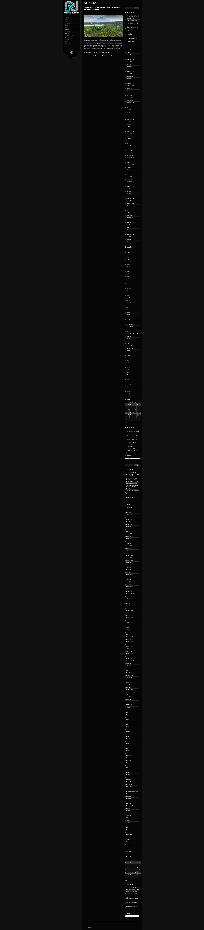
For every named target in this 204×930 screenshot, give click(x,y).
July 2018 (129, 141)
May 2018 (129, 145)
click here (108, 52)
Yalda (128, 388)
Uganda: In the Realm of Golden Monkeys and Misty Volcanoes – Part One (132, 28)
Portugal (128, 343)
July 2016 (129, 191)
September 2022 (130, 71)
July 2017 (129, 169)
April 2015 (129, 212)
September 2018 (130, 136)
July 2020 (129, 107)
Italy (127, 309)
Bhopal (128, 259)
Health (128, 293)
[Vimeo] (77, 46)
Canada (128, 264)
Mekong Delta (130, 326)
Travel (128, 362)
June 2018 (129, 143)
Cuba (128, 269)
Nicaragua (129, 336)
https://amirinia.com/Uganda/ (109, 55)
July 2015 (129, 205)
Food (128, 283)
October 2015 (130, 200)
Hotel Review (129, 297)
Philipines (129, 338)
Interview (129, 305)
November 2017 (130, 160)
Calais (128, 262)
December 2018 (130, 129)
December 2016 (130, 181)
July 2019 (129, 121)
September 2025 (130, 52)
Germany (129, 288)
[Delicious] (75, 46)
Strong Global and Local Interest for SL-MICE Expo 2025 (132, 22)
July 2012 (129, 236)
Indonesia (129, 302)
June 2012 (129, 239)
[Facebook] (66, 46)
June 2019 (129, 124)
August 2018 (129, 138)
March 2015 (129, 215)
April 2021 (129, 93)
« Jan (126, 422)
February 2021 (130, 97)
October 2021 (130, 83)
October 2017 (130, 162)
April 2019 (129, 126)
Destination (129, 273)
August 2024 (129, 57)
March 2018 (129, 150)
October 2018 (130, 133)
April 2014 (129, 227)
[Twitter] (68, 46)
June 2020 (129, 109)
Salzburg (129, 353)
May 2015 (129, 210)
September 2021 (130, 85)
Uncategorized (130, 377)
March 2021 (129, 95)
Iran (127, 307)
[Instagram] (71, 46)
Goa (127, 290)
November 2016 (130, 184)
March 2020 (129, 114)
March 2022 (129, 73)
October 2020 (130, 105)
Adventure (129, 250)
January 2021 (130, 100)
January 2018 (130, 155)
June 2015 (129, 208)
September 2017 (130, 164)
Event (128, 278)
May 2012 (129, 241)
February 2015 (130, 217)
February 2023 (130, 66)
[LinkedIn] (73, 46)
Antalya (128, 252)
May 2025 (129, 54)
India (128, 300)
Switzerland (129, 357)
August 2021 (129, 88)
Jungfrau (128, 312)
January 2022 (130, 76)
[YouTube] (72, 48)
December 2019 (130, 117)
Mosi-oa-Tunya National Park (133, 333)
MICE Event (129, 329)
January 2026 (130, 49)
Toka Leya (129, 360)
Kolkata (128, 317)
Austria (128, 254)
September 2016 (130, 186)
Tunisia (128, 365)
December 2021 (130, 78)
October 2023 (130, 61)
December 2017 (130, 157)
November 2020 (130, 102)
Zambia (128, 391)
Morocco (128, 331)
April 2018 (129, 148)
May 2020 (129, 112)
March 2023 (129, 64)
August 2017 (129, 167)
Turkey (128, 367)
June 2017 (129, 172)
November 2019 (130, 119)
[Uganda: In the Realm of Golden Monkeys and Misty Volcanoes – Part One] (103, 26)
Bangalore (129, 257)
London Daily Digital (98, 52)
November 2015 (130, 198)
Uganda (128, 372)
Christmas (129, 266)
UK (127, 374)
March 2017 (129, 176)
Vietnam (128, 381)
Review (128, 350)
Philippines (129, 341)
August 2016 (129, 188)
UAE (128, 369)
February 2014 (130, 232)
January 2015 (130, 220)
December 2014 (130, 222)
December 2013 (130, 234)
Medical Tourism (130, 324)
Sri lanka (128, 355)
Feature (128, 281)
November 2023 (130, 59)
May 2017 (129, 174)
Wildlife (128, 386)
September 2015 (130, 203)
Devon (128, 276)
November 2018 (130, 131)
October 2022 (130, 69)
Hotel (128, 295)
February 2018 (130, 152)
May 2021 (129, 90)
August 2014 (129, 224)
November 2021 (130, 81)
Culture (128, 271)
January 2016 (130, 193)
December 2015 (130, 196)
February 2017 (130, 179)
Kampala (129, 314)
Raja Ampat (129, 345)
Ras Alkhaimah (130, 348)
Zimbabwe (129, 393)
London (128, 319)
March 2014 (129, 229)
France (128, 285)
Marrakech (129, 321)
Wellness (129, 384)
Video (128, 379)
